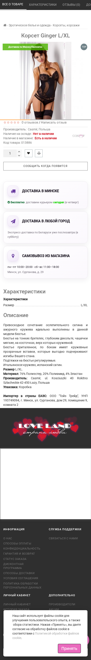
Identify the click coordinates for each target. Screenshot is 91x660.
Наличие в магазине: (30, 138)
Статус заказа (15, 559)
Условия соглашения (20, 578)
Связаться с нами (63, 538)
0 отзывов (29, 122)
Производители (62, 604)
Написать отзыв (54, 122)
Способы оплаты (17, 543)
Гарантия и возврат (19, 553)
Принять (69, 648)
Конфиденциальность (21, 548)
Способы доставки (19, 573)
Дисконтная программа (13, 566)
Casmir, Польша (39, 129)
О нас (7, 538)
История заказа (16, 609)
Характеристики (43, 4)
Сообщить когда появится (45, 166)
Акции (54, 609)
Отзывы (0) (72, 4)
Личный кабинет (17, 604)
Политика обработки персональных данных (22, 585)
